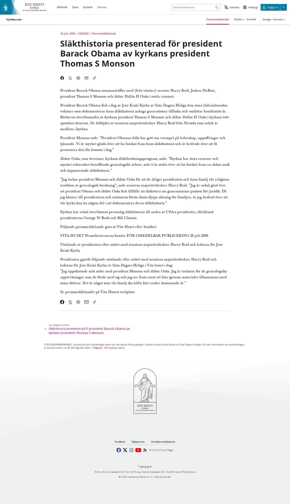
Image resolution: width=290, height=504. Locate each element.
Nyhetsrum (14, 19)
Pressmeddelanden (217, 19)
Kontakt (251, 19)
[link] (62, 302)
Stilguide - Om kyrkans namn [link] (108, 347)
